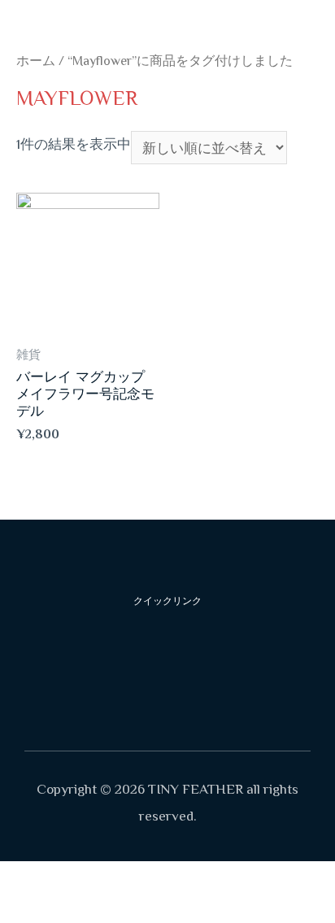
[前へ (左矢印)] (24, 910)
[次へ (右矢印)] (76, 910)
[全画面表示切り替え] (128, 879)
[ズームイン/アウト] (180, 879)
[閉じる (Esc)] (24, 879)
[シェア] (76, 879)
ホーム (35, 61)
